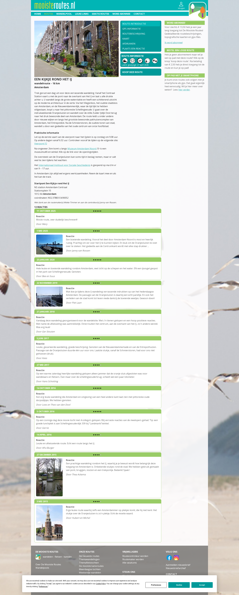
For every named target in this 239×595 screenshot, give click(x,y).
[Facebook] (169, 557)
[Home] (38, 556)
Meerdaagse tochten (90, 569)
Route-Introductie (134, 23)
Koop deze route (132, 72)
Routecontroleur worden (135, 556)
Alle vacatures (129, 562)
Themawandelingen (89, 559)
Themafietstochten (89, 562)
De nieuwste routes (89, 556)
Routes (48, 13)
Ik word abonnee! (174, 42)
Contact (139, 13)
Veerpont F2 (40, 143)
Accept (202, 585)
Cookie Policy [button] (101, 584)
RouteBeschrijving (133, 33)
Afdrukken (128, 43)
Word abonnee (121, 13)
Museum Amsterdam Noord (81, 148)
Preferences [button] (43, 587)
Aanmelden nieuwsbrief (178, 564)
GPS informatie (131, 28)
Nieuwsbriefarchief (176, 568)
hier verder (184, 89)
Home (37, 13)
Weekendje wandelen (90, 572)
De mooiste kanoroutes (91, 565)
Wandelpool (64, 13)
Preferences (156, 585)
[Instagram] (176, 557)
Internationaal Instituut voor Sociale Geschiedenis (64, 165)
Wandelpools (42, 567)
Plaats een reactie (133, 48)
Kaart (125, 38)
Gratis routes (100, 13)
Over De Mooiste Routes (48, 564)
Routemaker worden (133, 559)
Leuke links (82, 13)
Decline (179, 585)
